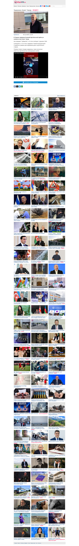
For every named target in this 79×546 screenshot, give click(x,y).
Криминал (24, 6)
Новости (15, 6)
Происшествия (32, 6)
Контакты (38, 6)
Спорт (27, 6)
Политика (19, 6)
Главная (15, 543)
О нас (37, 543)
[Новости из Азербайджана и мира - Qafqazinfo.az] (19, 2)
